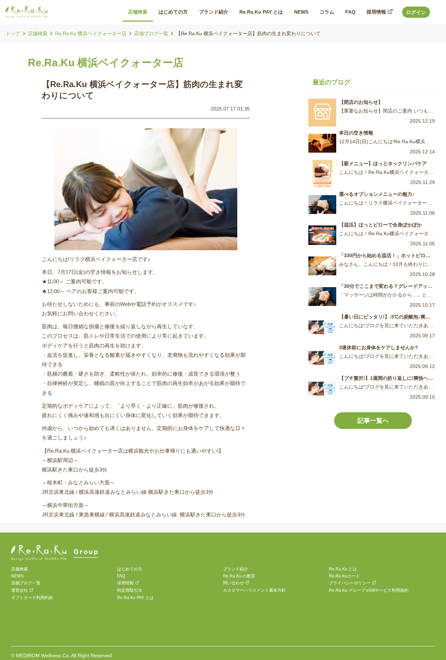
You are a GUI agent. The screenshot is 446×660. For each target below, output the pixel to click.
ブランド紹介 (235, 569)
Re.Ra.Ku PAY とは (135, 597)
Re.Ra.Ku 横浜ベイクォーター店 (90, 33)
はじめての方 (129, 569)
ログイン (416, 12)
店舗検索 (37, 33)
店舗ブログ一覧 (151, 33)
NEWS (17, 576)
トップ (13, 33)
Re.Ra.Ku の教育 (239, 576)
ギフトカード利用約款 (32, 597)
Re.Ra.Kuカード (344, 576)
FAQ (121, 576)
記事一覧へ (373, 420)
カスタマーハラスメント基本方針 (254, 590)
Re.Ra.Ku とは (343, 569)
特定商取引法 (129, 590)
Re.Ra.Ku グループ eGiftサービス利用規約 (368, 590)
